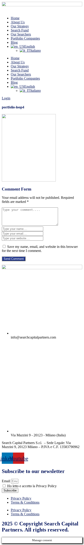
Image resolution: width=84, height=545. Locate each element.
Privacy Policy (21, 498)
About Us (18, 22)
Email (6, 481)
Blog (14, 42)
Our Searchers (21, 34)
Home (15, 18)
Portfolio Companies (25, 38)
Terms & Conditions (25, 502)
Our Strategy (20, 26)
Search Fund (20, 30)
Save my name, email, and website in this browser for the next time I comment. (40, 249)
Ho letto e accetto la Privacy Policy (32, 486)
